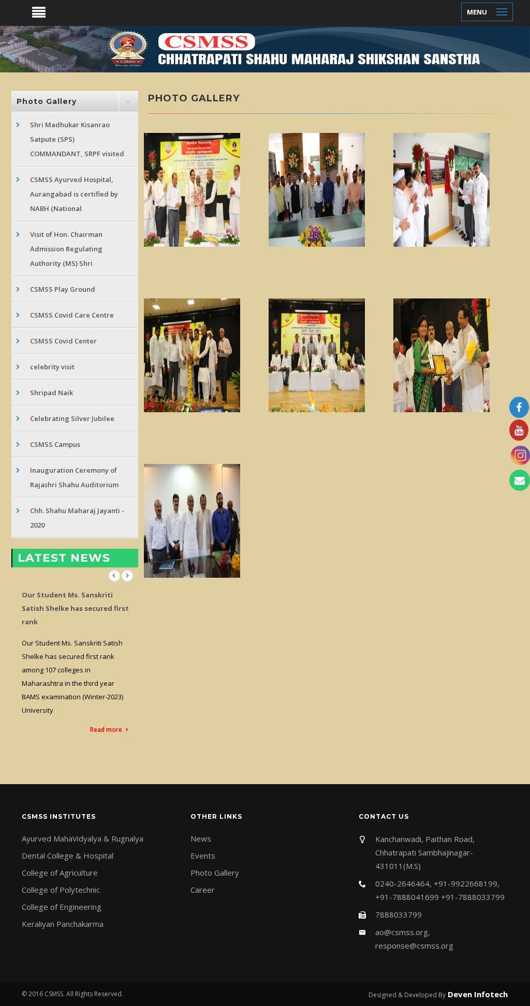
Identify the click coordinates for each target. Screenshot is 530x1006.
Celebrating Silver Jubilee (72, 418)
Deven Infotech (477, 994)
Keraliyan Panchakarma (63, 924)
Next (127, 575)
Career (202, 889)
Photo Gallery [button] (47, 101)
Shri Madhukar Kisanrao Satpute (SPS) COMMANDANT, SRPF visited (77, 139)
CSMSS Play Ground (62, 289)
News (200, 838)
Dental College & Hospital (67, 855)
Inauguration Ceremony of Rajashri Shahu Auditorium (74, 477)
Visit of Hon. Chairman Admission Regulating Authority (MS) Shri (66, 249)
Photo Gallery (214, 872)
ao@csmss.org (401, 932)
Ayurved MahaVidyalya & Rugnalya (82, 838)
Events (202, 855)
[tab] (74, 101)
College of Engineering (61, 907)
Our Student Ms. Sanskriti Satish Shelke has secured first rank (75, 608)
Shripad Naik (51, 392)
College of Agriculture (60, 872)
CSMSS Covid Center (63, 341)
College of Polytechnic (61, 889)
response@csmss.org (414, 945)
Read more (106, 729)
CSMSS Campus (55, 444)
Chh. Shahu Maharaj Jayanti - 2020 (77, 518)
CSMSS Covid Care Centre (72, 315)
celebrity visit (52, 366)
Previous (114, 575)
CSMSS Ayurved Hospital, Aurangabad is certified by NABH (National (74, 194)
